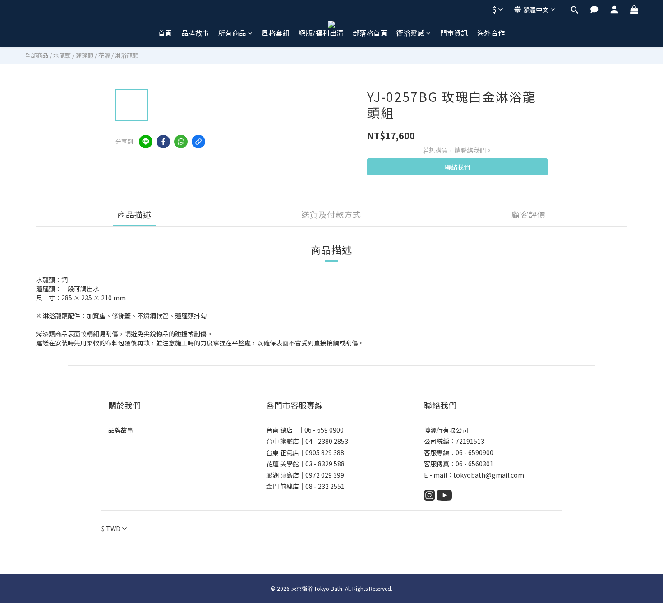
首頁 (165, 32)
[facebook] (163, 141)
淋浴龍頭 (126, 55)
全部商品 (36, 55)
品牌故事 (195, 32)
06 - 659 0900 (324, 429)
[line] (145, 141)
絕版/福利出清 (321, 32)
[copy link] (198, 141)
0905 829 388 (324, 452)
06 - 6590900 (474, 452)
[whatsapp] (181, 141)
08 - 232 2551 (325, 486)
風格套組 (276, 32)
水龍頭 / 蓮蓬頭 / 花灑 (81, 55)
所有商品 (232, 32)
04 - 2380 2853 (326, 441)
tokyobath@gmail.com (488, 474)
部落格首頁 (370, 32)
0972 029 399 (324, 474)
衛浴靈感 (410, 32)
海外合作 (491, 32)
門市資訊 (454, 32)
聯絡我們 (457, 166)
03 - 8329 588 (325, 463)
